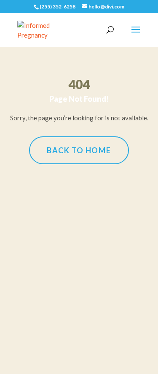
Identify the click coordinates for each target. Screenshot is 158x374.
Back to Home (79, 150)
